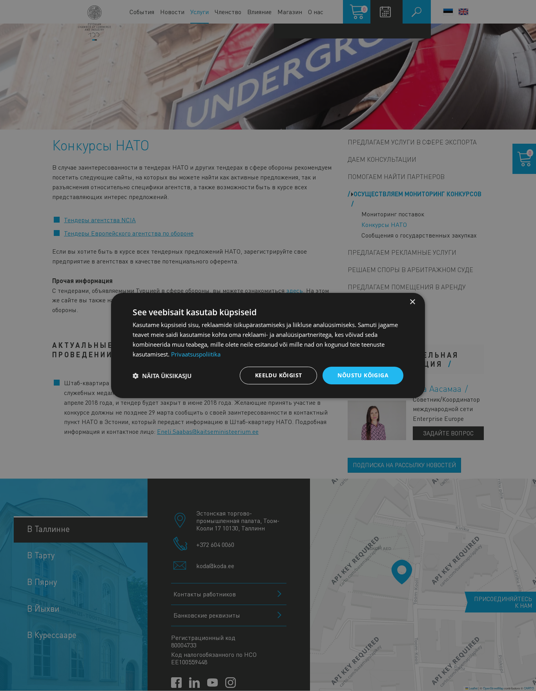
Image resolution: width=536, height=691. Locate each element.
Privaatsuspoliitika (196, 354)
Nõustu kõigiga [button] (362, 375)
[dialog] (268, 345)
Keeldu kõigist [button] (278, 375)
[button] (162, 375)
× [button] (412, 302)
